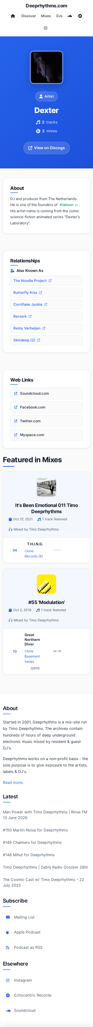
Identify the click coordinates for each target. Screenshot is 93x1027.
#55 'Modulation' (46, 602)
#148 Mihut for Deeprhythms (29, 854)
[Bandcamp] (80, 16)
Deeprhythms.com (46, 6)
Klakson (67, 204)
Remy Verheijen (27, 328)
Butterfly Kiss (25, 292)
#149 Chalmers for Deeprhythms (32, 842)
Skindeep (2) (24, 340)
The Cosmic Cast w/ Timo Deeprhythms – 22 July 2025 (43, 882)
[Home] (13, 16)
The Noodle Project (30, 280)
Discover (28, 16)
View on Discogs (49, 147)
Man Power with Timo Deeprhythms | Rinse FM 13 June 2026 (45, 815)
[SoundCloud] (69, 16)
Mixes (46, 16)
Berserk (20, 316)
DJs (59, 16)
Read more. (13, 782)
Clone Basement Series (32, 656)
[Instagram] (45, 28)
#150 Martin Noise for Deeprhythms (35, 830)
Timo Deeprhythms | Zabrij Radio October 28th (45, 867)
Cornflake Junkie (27, 304)
